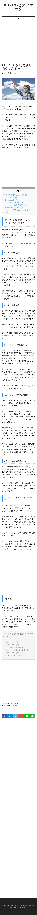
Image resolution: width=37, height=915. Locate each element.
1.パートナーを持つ (12, 197)
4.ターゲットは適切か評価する (16, 205)
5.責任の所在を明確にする (14, 207)
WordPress (20, 907)
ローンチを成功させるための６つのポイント (18, 195)
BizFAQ (17, 905)
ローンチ (13, 703)
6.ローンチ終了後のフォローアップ (17, 210)
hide (20, 191)
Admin (27, 907)
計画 (18, 703)
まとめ (5, 212)
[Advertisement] (18, 40)
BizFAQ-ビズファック (18, 7)
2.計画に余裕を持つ (12, 200)
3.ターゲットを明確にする (14, 202)
